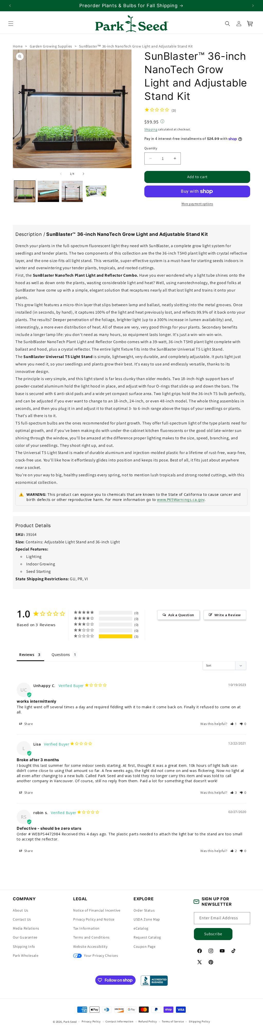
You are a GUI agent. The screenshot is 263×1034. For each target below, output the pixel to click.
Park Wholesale (25, 955)
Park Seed (70, 1021)
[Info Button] (162, 121)
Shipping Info (24, 946)
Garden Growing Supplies (51, 46)
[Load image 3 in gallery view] (72, 191)
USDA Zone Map (147, 919)
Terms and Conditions (91, 937)
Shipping (150, 129)
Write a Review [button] (227, 615)
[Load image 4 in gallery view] (95, 191)
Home (18, 46)
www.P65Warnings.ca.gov (180, 499)
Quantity (150, 148)
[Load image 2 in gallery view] (48, 191)
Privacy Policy (91, 1021)
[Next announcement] (253, 5)
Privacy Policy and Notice (94, 919)
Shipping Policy (199, 1021)
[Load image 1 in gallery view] (24, 191)
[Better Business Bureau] (154, 980)
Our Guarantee (25, 937)
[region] (131, 5)
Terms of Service (173, 1021)
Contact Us (22, 919)
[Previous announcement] (10, 5)
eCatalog (141, 928)
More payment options (197, 203)
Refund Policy (147, 1021)
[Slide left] (61, 173)
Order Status (144, 910)
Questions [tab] (61, 654)
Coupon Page (145, 946)
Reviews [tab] (26, 654)
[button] (10, 23)
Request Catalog (147, 937)
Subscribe (213, 933)
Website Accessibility (90, 946)
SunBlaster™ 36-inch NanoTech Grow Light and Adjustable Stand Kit (136, 46)
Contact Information (119, 1021)
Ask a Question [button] (181, 615)
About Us (20, 910)
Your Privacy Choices (100, 955)
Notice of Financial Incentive (96, 910)
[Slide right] (83, 173)
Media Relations (26, 928)
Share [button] (28, 724)
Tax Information (86, 928)
